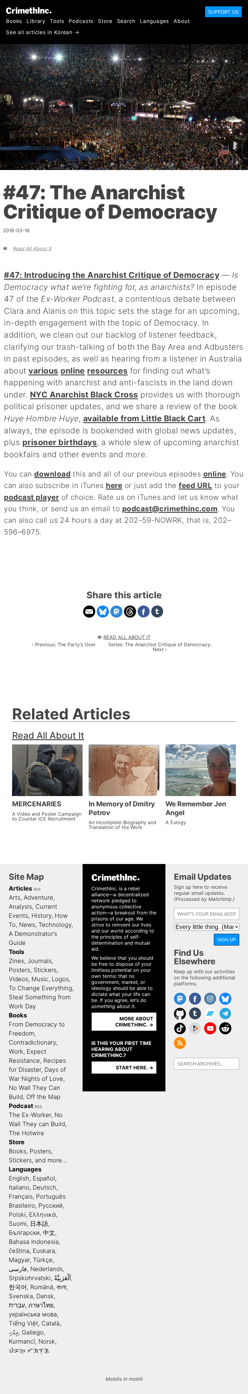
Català (50, 1323)
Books (14, 21)
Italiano (19, 1187)
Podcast (21, 1106)
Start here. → (134, 1068)
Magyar (19, 1260)
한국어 (18, 1287)
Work (16, 1051)
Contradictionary (32, 1042)
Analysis (20, 906)
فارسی (18, 1269)
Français (21, 1196)
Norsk (46, 1341)
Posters (19, 970)
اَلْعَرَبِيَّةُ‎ (62, 1278)
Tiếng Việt (23, 1323)
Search (126, 21)
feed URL (195, 485)
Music (39, 979)
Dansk (45, 1296)
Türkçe (43, 1260)
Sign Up (226, 939)
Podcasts (81, 21)
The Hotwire (26, 1133)
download (52, 474)
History (41, 915)
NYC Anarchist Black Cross (84, 394)
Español (44, 1178)
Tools (57, 21)
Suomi (18, 1223)
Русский (50, 1205)
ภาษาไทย (41, 1305)
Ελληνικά (42, 1214)
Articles (20, 888)
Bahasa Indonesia (34, 1241)
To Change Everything (40, 988)
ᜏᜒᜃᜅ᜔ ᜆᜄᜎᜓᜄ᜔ (29, 1350)
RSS (37, 889)
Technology (54, 924)
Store (105, 21)
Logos (60, 979)
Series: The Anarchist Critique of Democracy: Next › (159, 646)
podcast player (31, 497)
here (114, 485)
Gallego (33, 1332)
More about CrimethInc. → (134, 1022)
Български (24, 1232)
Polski (17, 1214)
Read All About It (32, 249)
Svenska (21, 1296)
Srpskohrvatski (30, 1278)
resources (107, 370)
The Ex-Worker (30, 1115)
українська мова (33, 1314)
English (19, 1178)
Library (36, 21)
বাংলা (61, 1287)
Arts (14, 897)
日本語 (39, 1223)
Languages (154, 21)
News (27, 924)
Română (41, 1287)
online (72, 370)
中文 (49, 1232)
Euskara (44, 1250)
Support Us (223, 12)
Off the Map (43, 1096)
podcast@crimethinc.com (170, 508)
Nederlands (46, 1269)
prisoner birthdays (59, 442)
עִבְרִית (17, 1305)
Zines (16, 961)
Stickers (45, 970)
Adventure (38, 897)
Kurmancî (22, 1341)
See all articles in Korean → (43, 32)
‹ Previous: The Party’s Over (64, 644)
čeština (19, 1250)
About (182, 21)
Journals (40, 961)
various (43, 370)
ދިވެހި (13, 1332)
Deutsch (44, 1187)
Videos (18, 979)
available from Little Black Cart (144, 418)
